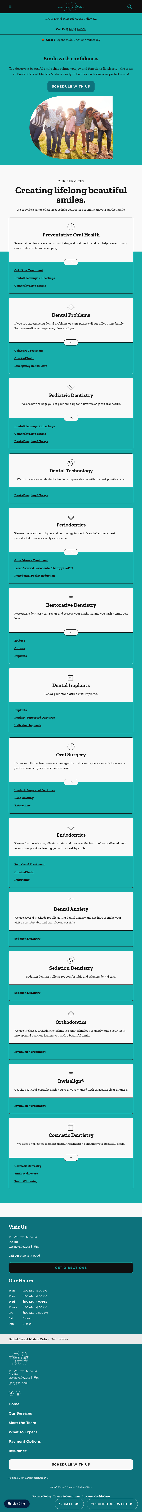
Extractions (22, 805)
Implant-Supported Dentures (34, 717)
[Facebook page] (11, 1393)
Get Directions (71, 1268)
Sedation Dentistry (27, 938)
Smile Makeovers (26, 1173)
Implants (20, 656)
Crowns (19, 648)
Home (14, 1404)
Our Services (20, 1413)
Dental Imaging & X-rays (31, 441)
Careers (87, 1496)
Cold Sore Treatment (28, 270)
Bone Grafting (24, 798)
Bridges (19, 640)
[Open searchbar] (129, 6)
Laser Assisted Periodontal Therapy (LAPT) (43, 568)
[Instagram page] (18, 1393)
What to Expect (23, 1432)
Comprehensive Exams (30, 285)
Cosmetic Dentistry (27, 1166)
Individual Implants (27, 725)
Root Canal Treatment (29, 864)
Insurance (18, 1451)
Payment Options (25, 1441)
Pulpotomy (22, 880)
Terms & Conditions (66, 1496)
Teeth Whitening (26, 1181)
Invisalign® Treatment (30, 1051)
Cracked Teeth (24, 358)
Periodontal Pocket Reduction (34, 575)
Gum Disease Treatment (31, 560)
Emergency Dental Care (30, 366)
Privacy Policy (42, 1496)
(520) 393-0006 (76, 29)
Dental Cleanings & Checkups (34, 278)
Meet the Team (22, 1423)
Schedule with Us (71, 86)
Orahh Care (102, 1496)
